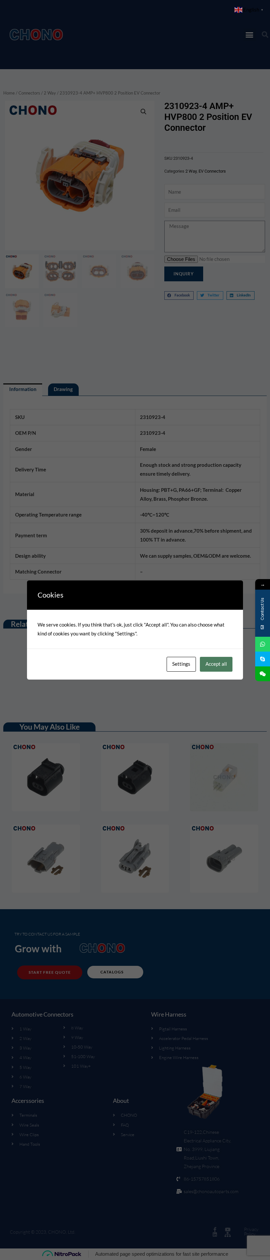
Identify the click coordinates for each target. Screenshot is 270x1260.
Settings (181, 664)
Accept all (216, 664)
